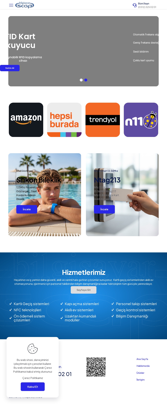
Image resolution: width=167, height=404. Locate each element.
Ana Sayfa (142, 358)
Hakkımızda (143, 365)
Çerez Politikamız (32, 378)
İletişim (141, 379)
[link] (26, 120)
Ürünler (140, 372)
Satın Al (30, 67)
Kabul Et (32, 386)
